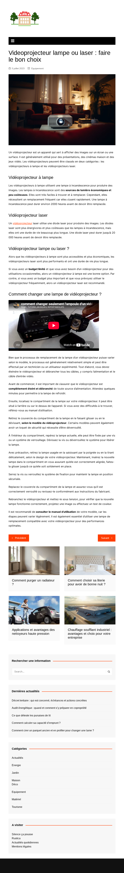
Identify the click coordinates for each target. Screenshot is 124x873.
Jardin (15, 772)
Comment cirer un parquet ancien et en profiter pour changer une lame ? (53, 730)
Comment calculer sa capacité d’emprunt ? (36, 723)
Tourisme (17, 807)
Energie (16, 765)
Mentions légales (21, 846)
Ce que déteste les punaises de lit (31, 715)
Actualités (17, 757)
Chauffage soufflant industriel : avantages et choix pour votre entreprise (90, 633)
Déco (15, 784)
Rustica (16, 838)
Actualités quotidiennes (25, 842)
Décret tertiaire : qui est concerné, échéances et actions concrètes (49, 700)
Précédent (20, 538)
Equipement (37, 68)
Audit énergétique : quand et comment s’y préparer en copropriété (49, 708)
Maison (16, 780)
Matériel (16, 799)
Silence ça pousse (22, 834)
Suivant (105, 538)
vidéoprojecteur (22, 223)
